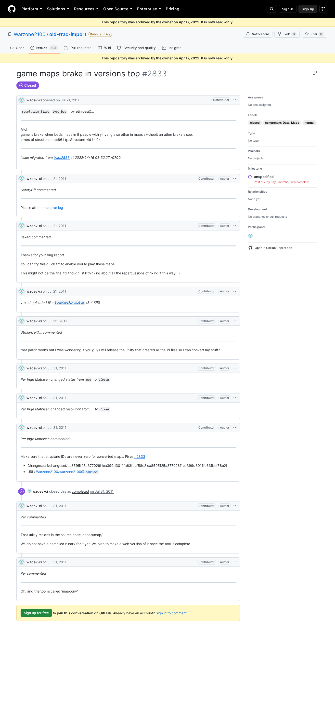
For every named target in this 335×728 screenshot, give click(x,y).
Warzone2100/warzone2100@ (67, 472)
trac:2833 (62, 157)
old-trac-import (68, 34)
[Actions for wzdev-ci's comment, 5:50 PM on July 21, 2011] (235, 178)
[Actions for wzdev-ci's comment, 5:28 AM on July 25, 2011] (235, 321)
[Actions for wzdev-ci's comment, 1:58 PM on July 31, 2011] (235, 505)
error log (56, 207)
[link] (37, 491)
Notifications (260, 34)
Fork (289, 34)
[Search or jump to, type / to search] (272, 9)
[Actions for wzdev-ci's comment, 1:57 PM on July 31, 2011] (235, 368)
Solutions (56, 8)
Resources (84, 8)
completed (80, 491)
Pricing (172, 8)
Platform (30, 8)
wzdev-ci (34, 100)
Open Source (115, 8)
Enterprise (147, 8)
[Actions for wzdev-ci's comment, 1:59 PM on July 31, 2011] (235, 562)
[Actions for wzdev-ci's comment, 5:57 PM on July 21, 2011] (235, 225)
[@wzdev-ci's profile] (22, 99)
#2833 (139, 456)
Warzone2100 (30, 34)
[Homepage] (12, 9)
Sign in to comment (171, 613)
